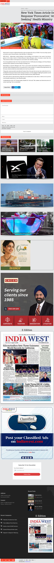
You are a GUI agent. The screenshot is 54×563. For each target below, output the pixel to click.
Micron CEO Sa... (39, 506)
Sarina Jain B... (38, 501)
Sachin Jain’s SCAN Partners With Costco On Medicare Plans (27, 177)
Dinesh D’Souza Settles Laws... (10, 529)
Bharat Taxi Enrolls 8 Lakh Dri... (26, 149)
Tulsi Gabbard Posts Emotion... (10, 523)
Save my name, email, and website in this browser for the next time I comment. (8, 127)
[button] (27, 166)
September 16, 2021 (15, 47)
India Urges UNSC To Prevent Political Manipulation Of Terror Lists (25, 204)
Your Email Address (19, 468)
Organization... (38, 495)
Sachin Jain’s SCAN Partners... (10, 526)
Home (22, 8)
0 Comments (6, 47)
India (26, 8)
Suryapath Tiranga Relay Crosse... (44, 149)
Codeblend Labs (27, 561)
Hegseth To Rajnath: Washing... (11, 532)
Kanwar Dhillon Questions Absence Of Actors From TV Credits (25, 232)
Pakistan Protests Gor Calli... (10, 519)
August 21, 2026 (39, 497)
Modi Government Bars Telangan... (8, 149)
